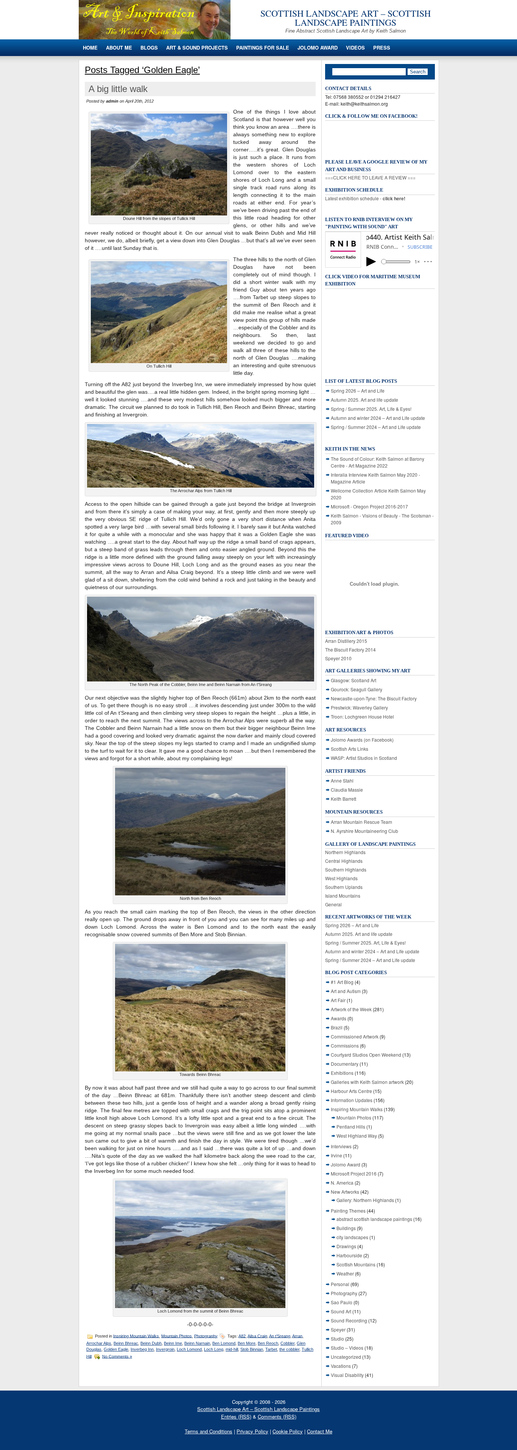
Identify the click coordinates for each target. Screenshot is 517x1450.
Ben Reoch (268, 1343)
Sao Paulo (341, 1302)
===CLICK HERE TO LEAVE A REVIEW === (370, 177)
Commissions (345, 1045)
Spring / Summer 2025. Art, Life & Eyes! (371, 408)
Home (90, 47)
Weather (345, 1273)
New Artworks (345, 1191)
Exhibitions (342, 1073)
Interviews (341, 1146)
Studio (337, 1338)
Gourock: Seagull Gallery (356, 689)
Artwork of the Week (351, 1009)
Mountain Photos (176, 1335)
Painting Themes (348, 1210)
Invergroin (165, 1349)
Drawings (346, 1246)
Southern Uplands (344, 887)
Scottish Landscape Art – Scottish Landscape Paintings (345, 17)
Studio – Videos (347, 1347)
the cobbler (289, 1349)
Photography (206, 1335)
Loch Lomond (189, 1349)
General (333, 904)
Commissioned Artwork (354, 1036)
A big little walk (118, 89)
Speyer (338, 1329)
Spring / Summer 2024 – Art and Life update (376, 427)
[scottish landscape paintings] (154, 37)
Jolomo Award (317, 47)
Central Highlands (344, 861)
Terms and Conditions (208, 1431)
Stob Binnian (251, 1349)
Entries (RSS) (236, 1416)
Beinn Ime (173, 1343)
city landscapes (352, 1237)
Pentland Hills (350, 1126)
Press (381, 47)
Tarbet (271, 1349)
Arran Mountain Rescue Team (361, 822)
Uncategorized (346, 1356)
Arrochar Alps (98, 1343)
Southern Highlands (345, 869)
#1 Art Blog (342, 982)
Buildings (346, 1228)
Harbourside (349, 1255)
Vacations (341, 1366)
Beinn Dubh (151, 1343)
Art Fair (338, 1000)
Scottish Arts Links (349, 748)
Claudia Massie (347, 789)
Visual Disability (347, 1375)
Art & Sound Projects (197, 47)
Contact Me (319, 1431)
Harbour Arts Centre (351, 1091)
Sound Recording (349, 1320)
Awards (338, 1018)
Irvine (336, 1155)
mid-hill (232, 1349)
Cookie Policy (288, 1431)
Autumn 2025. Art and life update (364, 399)
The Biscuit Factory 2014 (350, 649)
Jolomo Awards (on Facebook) (362, 739)
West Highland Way (356, 1135)
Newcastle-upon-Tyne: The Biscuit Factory (374, 698)
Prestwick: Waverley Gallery (359, 707)
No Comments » (117, 1356)
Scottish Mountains (355, 1264)
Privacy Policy (252, 1431)
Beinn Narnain (197, 1343)
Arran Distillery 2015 (346, 641)
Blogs (149, 47)
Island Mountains (342, 895)
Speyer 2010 (338, 658)
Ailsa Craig (257, 1335)
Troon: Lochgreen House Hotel (362, 716)
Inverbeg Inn (142, 1349)
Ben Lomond (223, 1343)
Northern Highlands (345, 852)
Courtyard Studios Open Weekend (366, 1054)
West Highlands (341, 878)
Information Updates (351, 1100)
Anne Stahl (342, 780)
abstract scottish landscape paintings (374, 1219)
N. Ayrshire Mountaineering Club (364, 831)
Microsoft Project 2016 (354, 1173)
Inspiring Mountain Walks (136, 1335)
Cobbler (287, 1343)
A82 (242, 1335)
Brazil (337, 1027)
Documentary (344, 1063)
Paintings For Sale (262, 47)
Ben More (246, 1343)
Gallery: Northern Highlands (365, 1200)
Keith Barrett (343, 798)
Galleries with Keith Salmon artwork (367, 1082)
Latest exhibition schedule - (365, 198)
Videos (355, 47)
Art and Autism (346, 991)
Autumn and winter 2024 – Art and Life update (378, 418)
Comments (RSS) (277, 1416)
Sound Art (341, 1311)
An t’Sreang (279, 1335)
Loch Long (213, 1349)
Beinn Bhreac (126, 1343)
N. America (342, 1182)
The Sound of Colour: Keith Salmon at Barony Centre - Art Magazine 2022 (377, 462)
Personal (340, 1284)
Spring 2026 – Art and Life (358, 390)
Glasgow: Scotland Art (353, 680)
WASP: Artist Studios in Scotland (364, 758)
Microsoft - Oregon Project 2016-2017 (369, 506)
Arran (297, 1335)
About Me (119, 47)
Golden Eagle (116, 1349)
